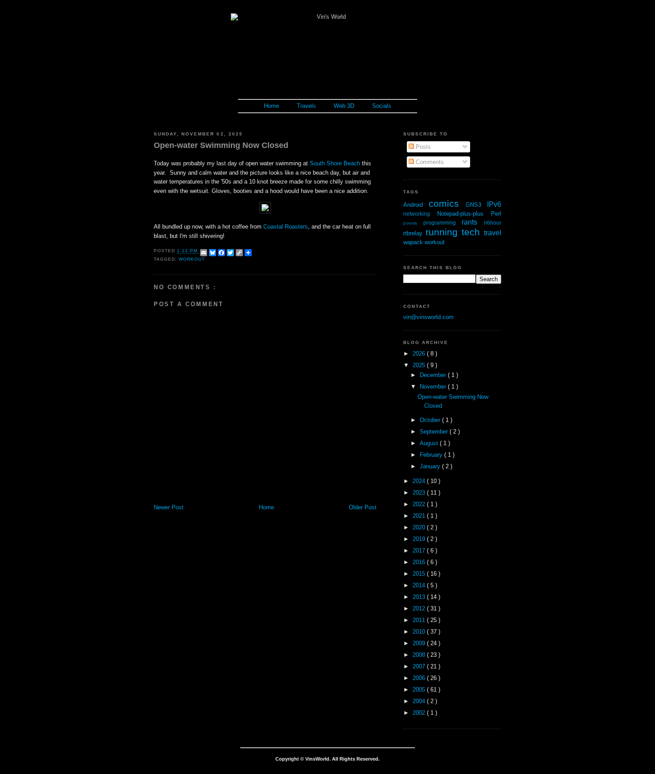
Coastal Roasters (285, 226)
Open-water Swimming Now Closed (221, 145)
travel (492, 233)
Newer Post (169, 507)
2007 (420, 666)
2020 (420, 527)
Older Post (363, 507)
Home (271, 105)
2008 (420, 654)
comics (447, 203)
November (434, 386)
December (434, 375)
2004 (420, 701)
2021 (420, 515)
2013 (420, 597)
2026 (420, 353)
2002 (420, 712)
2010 (420, 631)
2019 (420, 539)
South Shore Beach (335, 163)
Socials (381, 105)
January (431, 466)
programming (442, 222)
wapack (414, 242)
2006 (420, 678)
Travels (306, 105)
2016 (420, 562)
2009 (420, 643)
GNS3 (476, 204)
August (430, 443)
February (432, 454)
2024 (420, 481)
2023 (420, 492)
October (431, 420)
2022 (420, 504)
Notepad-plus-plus (464, 213)
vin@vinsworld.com (428, 317)
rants (473, 222)
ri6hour (492, 222)
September (435, 431)
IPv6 (494, 204)
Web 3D (344, 105)
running (444, 232)
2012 (420, 608)
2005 (420, 689)
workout (192, 259)
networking (420, 214)
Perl (496, 213)
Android (416, 204)
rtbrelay (414, 233)
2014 (420, 585)
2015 (420, 573)
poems (413, 223)
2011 (420, 620)
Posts (422, 146)
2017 (420, 550)
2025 (420, 365)
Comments (429, 162)
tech (473, 232)
